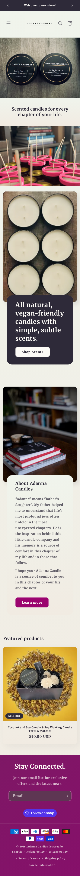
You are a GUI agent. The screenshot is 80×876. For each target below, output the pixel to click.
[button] (8, 23)
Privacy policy (58, 851)
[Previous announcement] (8, 5)
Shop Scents (33, 352)
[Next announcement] (72, 5)
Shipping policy (55, 858)
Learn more (32, 602)
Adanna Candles (37, 846)
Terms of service (30, 858)
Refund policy (35, 851)
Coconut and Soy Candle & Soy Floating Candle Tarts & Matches (40, 729)
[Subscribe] (66, 796)
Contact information (42, 865)
